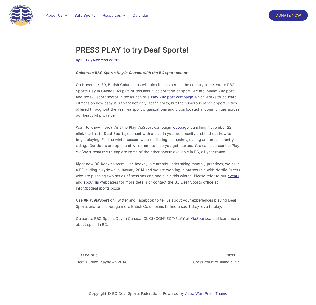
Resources (112, 15)
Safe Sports (84, 15)
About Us (54, 15)
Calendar (140, 15)
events (233, 176)
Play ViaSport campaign (172, 97)
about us (91, 182)
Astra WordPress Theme (206, 293)
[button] (64, 15)
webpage (180, 127)
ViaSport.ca (201, 218)
